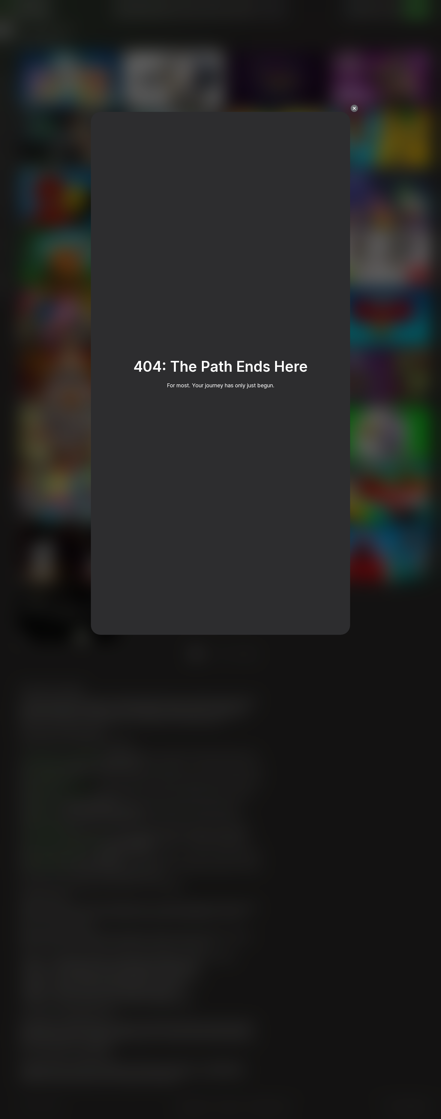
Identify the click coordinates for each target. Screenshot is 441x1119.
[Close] (354, 108)
